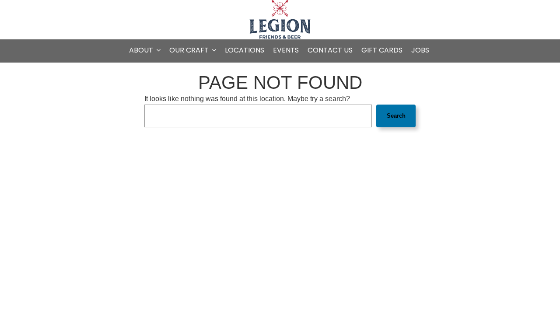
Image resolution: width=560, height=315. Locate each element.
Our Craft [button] (189, 50)
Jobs (420, 50)
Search (396, 115)
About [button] (142, 50)
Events (286, 50)
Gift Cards (381, 50)
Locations (244, 50)
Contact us (330, 50)
